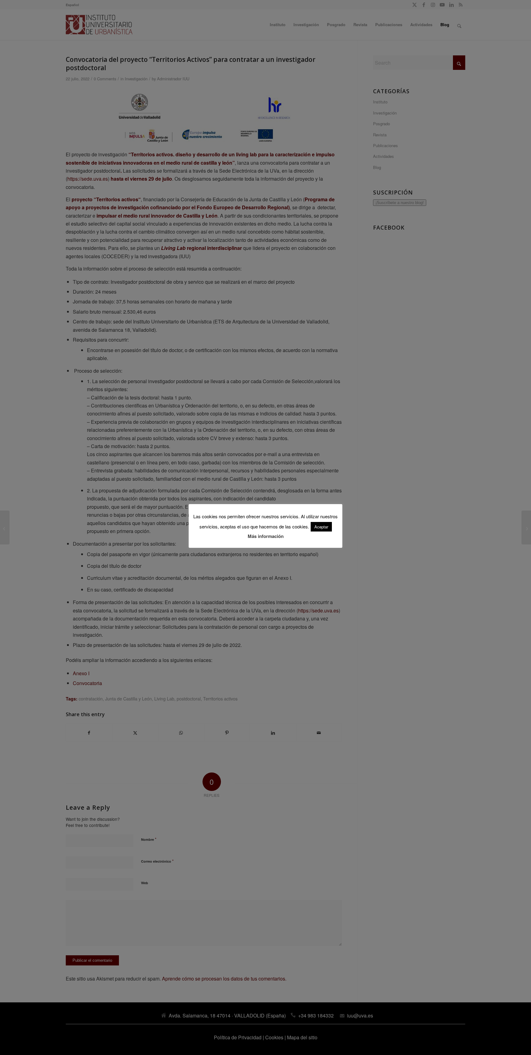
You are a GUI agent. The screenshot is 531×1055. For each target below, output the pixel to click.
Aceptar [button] (321, 527)
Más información (266, 536)
